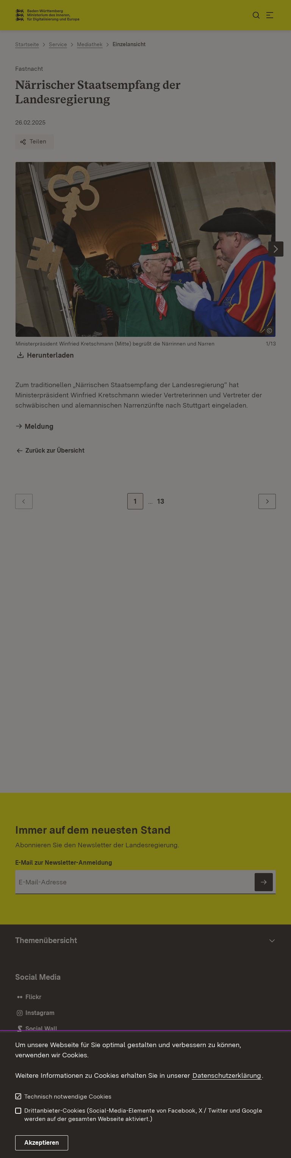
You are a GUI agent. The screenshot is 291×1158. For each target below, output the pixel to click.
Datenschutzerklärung (226, 1075)
